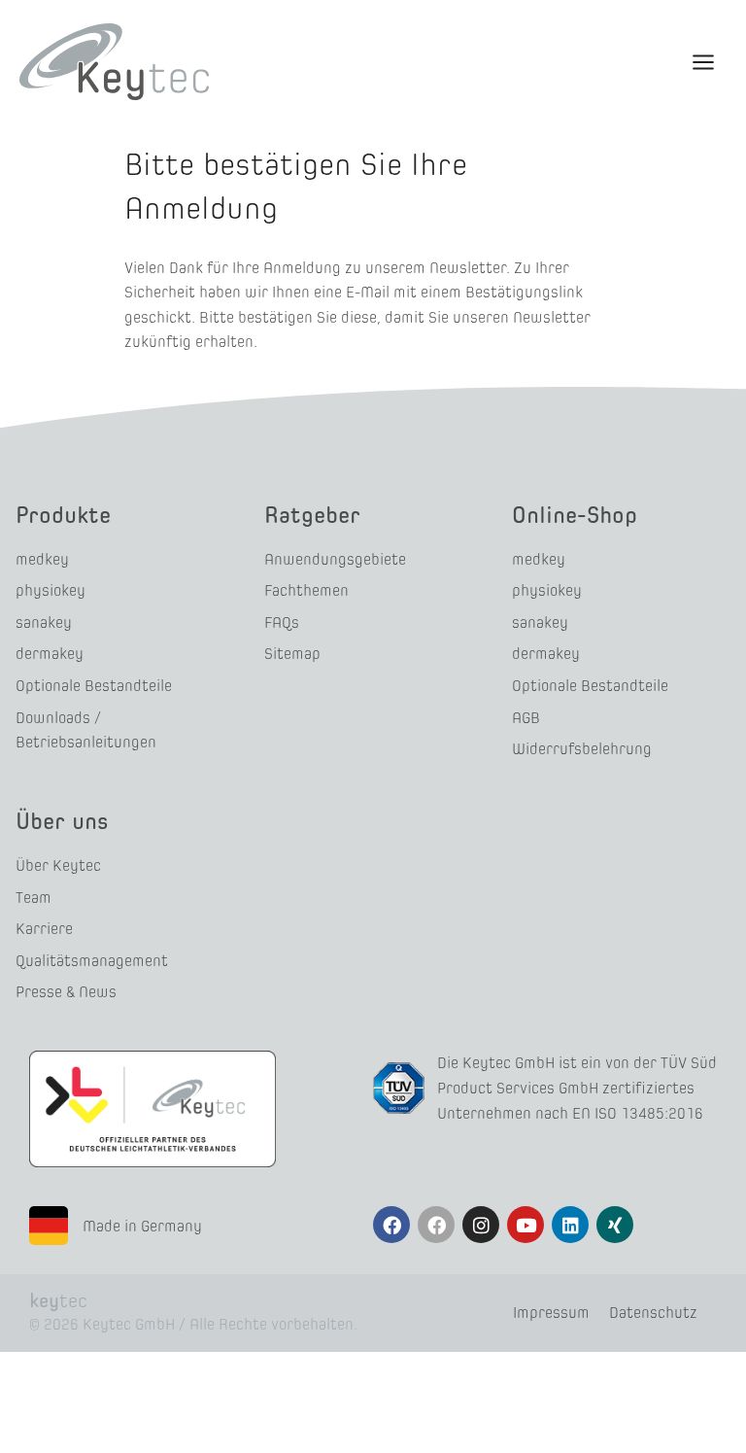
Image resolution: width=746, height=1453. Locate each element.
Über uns (62, 821)
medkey (42, 559)
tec (58, 1300)
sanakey (44, 622)
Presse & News (66, 992)
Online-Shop (574, 515)
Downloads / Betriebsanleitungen (86, 730)
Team (33, 897)
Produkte (63, 515)
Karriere (44, 928)
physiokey (50, 590)
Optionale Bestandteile (94, 685)
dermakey (50, 653)
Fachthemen (306, 590)
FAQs (281, 622)
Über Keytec (58, 865)
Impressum (551, 1312)
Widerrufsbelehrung (582, 749)
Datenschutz (653, 1312)
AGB (526, 718)
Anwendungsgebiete (335, 559)
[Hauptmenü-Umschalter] (703, 61)
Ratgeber (312, 515)
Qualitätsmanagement (92, 960)
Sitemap (292, 653)
